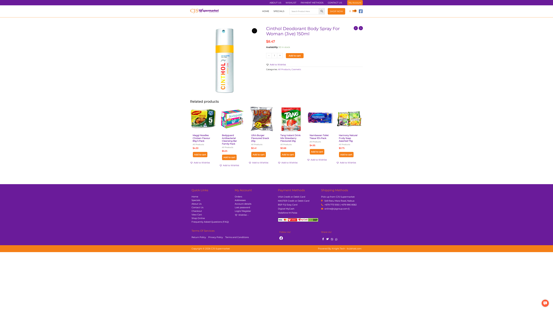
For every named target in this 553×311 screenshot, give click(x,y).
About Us (196, 203)
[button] (355, 2)
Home (195, 196)
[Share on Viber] (332, 239)
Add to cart (295, 55)
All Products (284, 69)
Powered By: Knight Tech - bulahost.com (339, 248)
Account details (243, 203)
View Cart (197, 214)
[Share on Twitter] (327, 239)
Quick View (203, 129)
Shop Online (198, 218)
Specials (196, 200)
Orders (238, 196)
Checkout (197, 211)
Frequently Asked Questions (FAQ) (210, 221)
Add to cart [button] (200, 154)
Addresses (240, 200)
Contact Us (197, 207)
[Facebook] (361, 11)
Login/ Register (243, 211)
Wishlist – (243, 215)
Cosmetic (296, 69)
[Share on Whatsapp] (336, 239)
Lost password (242, 207)
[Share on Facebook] (323, 239)
